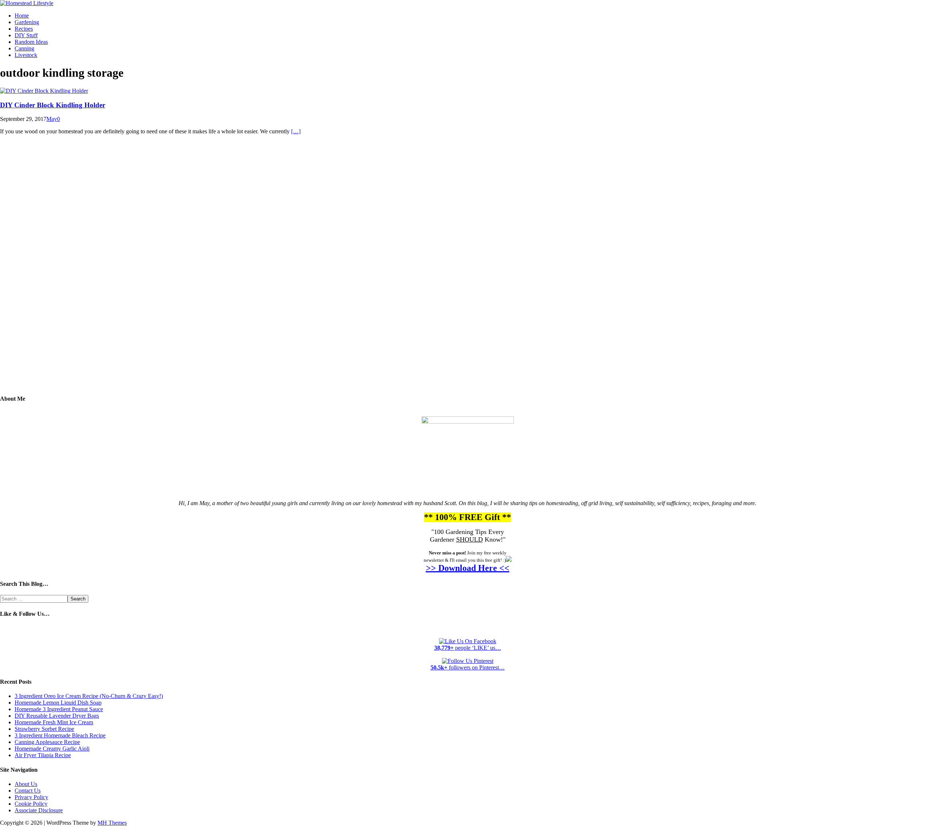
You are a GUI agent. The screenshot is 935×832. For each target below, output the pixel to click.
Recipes (24, 29)
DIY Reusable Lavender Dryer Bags (57, 716)
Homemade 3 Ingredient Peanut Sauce (59, 709)
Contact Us (28, 790)
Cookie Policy (31, 804)
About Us (26, 784)
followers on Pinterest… (468, 667)
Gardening (27, 22)
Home (22, 15)
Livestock (26, 55)
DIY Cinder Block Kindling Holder (52, 105)
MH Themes (112, 823)
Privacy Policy (31, 797)
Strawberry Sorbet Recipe (44, 729)
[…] (296, 131)
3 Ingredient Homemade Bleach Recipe (60, 735)
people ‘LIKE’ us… (467, 648)
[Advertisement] (467, 269)
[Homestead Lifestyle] (26, 3)
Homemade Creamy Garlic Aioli (52, 748)
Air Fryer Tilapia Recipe (43, 755)
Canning (24, 48)
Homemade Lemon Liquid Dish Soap (58, 702)
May (51, 119)
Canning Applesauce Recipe (47, 742)
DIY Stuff (26, 35)
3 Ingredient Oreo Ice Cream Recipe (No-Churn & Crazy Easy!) (89, 696)
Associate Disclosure (39, 810)
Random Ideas (31, 42)
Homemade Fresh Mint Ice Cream (54, 722)
